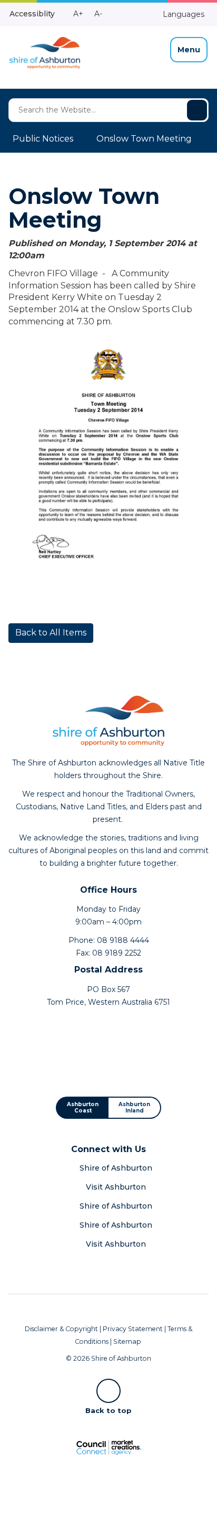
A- (98, 13)
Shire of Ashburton (116, 1168)
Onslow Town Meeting (144, 139)
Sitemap (127, 1341)
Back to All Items (50, 633)
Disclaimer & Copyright (61, 1329)
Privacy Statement (133, 1329)
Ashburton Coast (82, 1107)
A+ (78, 13)
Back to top (108, 1410)
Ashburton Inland (134, 1107)
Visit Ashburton (116, 1187)
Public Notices (43, 139)
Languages (182, 14)
